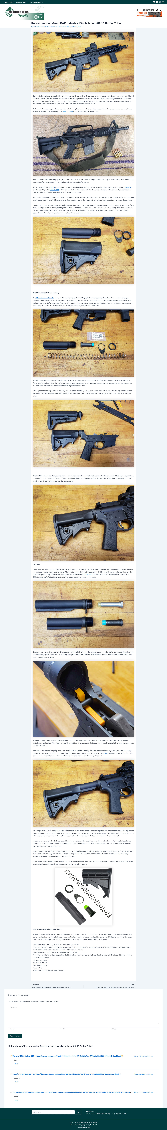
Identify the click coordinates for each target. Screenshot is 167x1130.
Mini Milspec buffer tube (45, 298)
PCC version (86, 574)
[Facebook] (163, 2)
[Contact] (154, 2)
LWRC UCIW (54, 190)
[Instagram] (160, 2)
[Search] (78, 1112)
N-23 (53, 187)
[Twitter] (157, 2)
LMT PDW (127, 187)
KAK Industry (68, 111)
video (106, 753)
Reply (16, 1064)
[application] (42, 2)
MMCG (87, 1127)
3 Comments (53, 26)
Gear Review (73, 26)
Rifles (79, 26)
